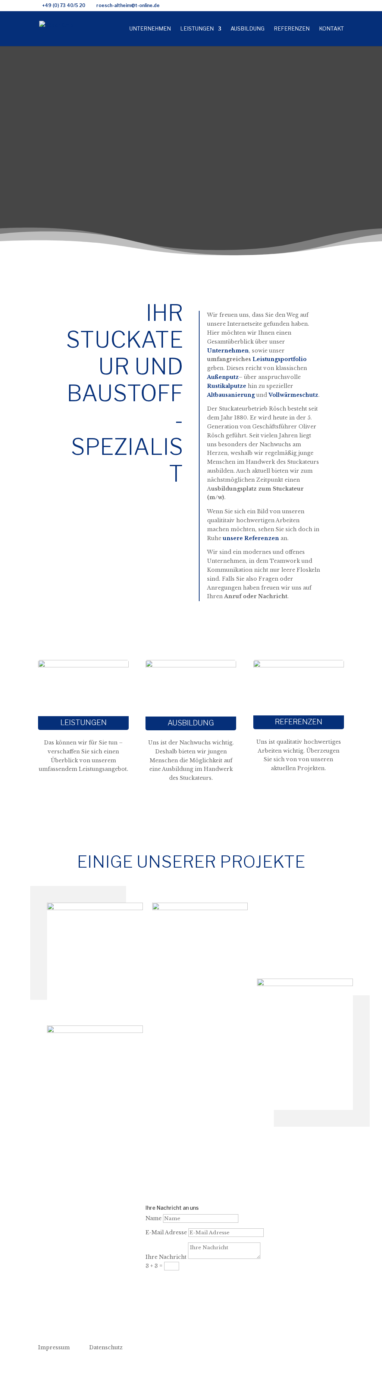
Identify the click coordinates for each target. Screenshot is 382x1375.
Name (153, 1218)
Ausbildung (247, 29)
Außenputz (223, 377)
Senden (168, 1280)
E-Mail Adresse (166, 1232)
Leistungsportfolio (280, 359)
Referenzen (292, 29)
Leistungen (197, 29)
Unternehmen (150, 29)
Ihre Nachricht (166, 1257)
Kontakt (331, 29)
